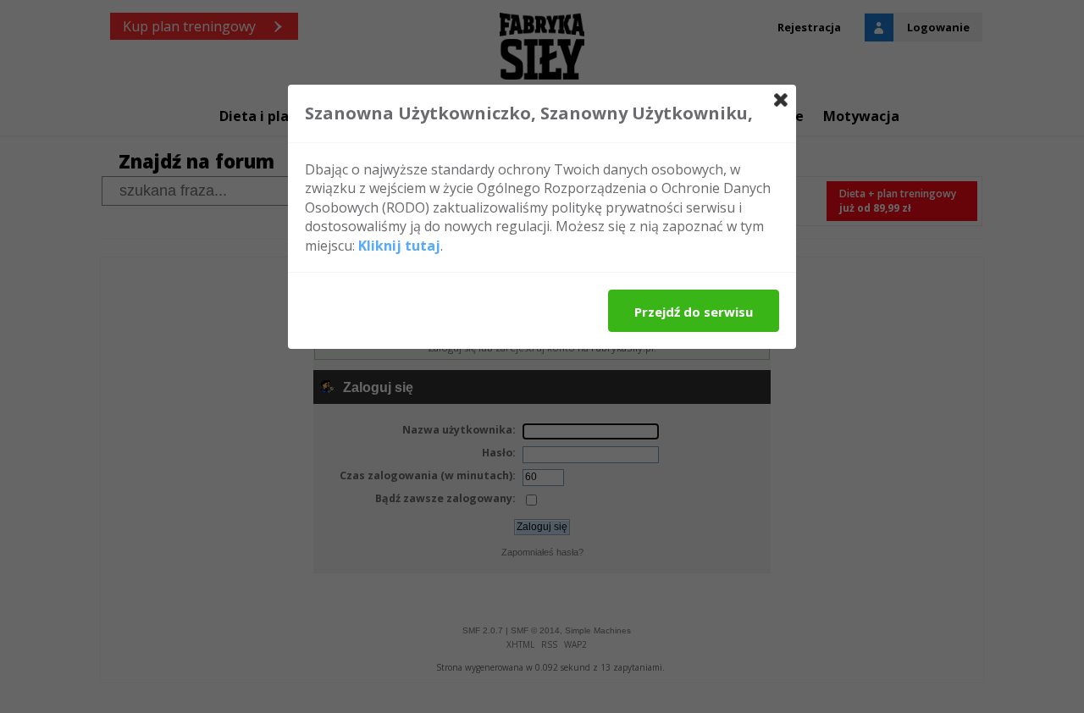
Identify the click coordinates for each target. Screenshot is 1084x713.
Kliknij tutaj (399, 245)
